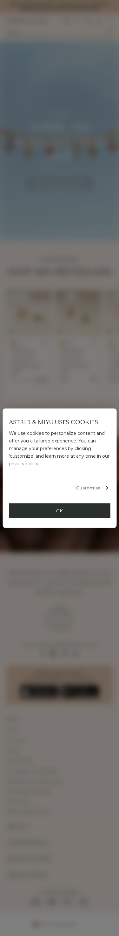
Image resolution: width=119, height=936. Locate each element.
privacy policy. (24, 464)
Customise (88, 488)
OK (59, 510)
